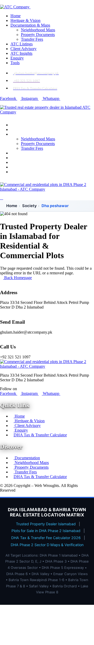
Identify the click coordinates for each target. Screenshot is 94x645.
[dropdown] (1, 2)
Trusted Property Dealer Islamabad (46, 524)
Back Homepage (17, 277)
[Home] (47, 112)
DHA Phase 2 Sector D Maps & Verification (47, 544)
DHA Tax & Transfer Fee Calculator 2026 (46, 537)
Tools (15, 63)
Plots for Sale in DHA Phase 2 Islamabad (45, 530)
